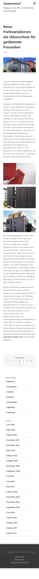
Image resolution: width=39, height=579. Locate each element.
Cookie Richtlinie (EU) (19, 563)
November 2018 (13, 502)
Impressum (19, 557)
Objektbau (11, 407)
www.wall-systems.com (12, 337)
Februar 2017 (12, 528)
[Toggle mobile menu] (34, 3)
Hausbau (10, 397)
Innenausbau (12, 402)
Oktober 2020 (12, 461)
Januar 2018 (12, 518)
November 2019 (13, 466)
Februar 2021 (12, 456)
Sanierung (11, 413)
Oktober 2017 (12, 523)
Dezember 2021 (13, 440)
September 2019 (13, 471)
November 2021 (13, 445)
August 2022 (12, 435)
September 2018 (13, 507)
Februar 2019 (12, 492)
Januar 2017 (12, 533)
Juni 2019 (11, 482)
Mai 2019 (10, 487)
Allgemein (11, 382)
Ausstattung (11, 387)
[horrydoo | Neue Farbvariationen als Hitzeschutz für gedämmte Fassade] (19, 58)
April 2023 (11, 430)
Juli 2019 (10, 476)
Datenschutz (19, 560)
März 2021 (11, 450)
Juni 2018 (11, 513)
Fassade (10, 392)
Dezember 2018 (13, 497)
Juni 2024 (11, 425)
